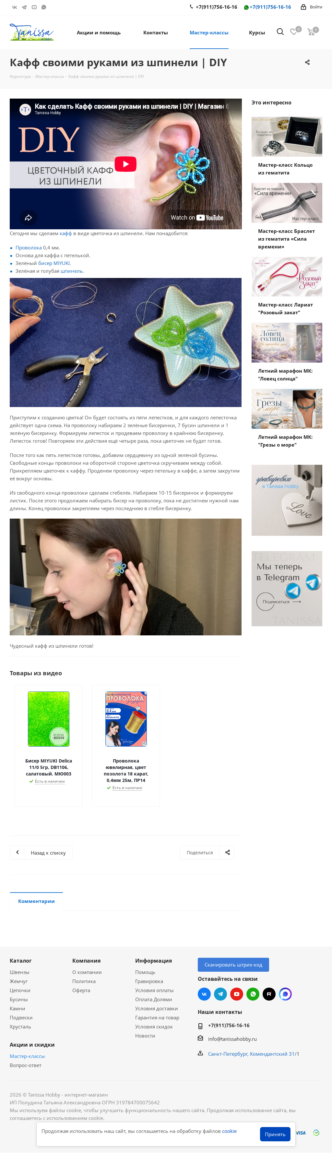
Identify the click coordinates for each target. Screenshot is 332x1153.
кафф (66, 233)
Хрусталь (20, 1026)
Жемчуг (19, 981)
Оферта (81, 990)
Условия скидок (154, 1026)
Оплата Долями (153, 999)
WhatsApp (44, 7)
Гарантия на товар (157, 1017)
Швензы (20, 972)
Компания (86, 960)
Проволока (29, 247)
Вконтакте (14, 7)
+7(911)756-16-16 (270, 7)
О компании (87, 972)
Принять (275, 1134)
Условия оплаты (154, 990)
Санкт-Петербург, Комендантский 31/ (252, 1054)
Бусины (19, 999)
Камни (17, 1008)
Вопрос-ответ (26, 1065)
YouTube (34, 7)
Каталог (21, 960)
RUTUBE (53, 7)
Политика (84, 981)
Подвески (21, 1017)
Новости (145, 1035)
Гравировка (149, 981)
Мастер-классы (27, 1056)
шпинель (72, 271)
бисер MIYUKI (54, 263)
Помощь (145, 972)
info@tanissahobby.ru (232, 1039)
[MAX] (285, 994)
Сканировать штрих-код (233, 964)
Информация (153, 960)
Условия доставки (156, 1008)
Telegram (24, 7)
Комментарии (36, 901)
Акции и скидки (32, 1044)
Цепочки (20, 990)
